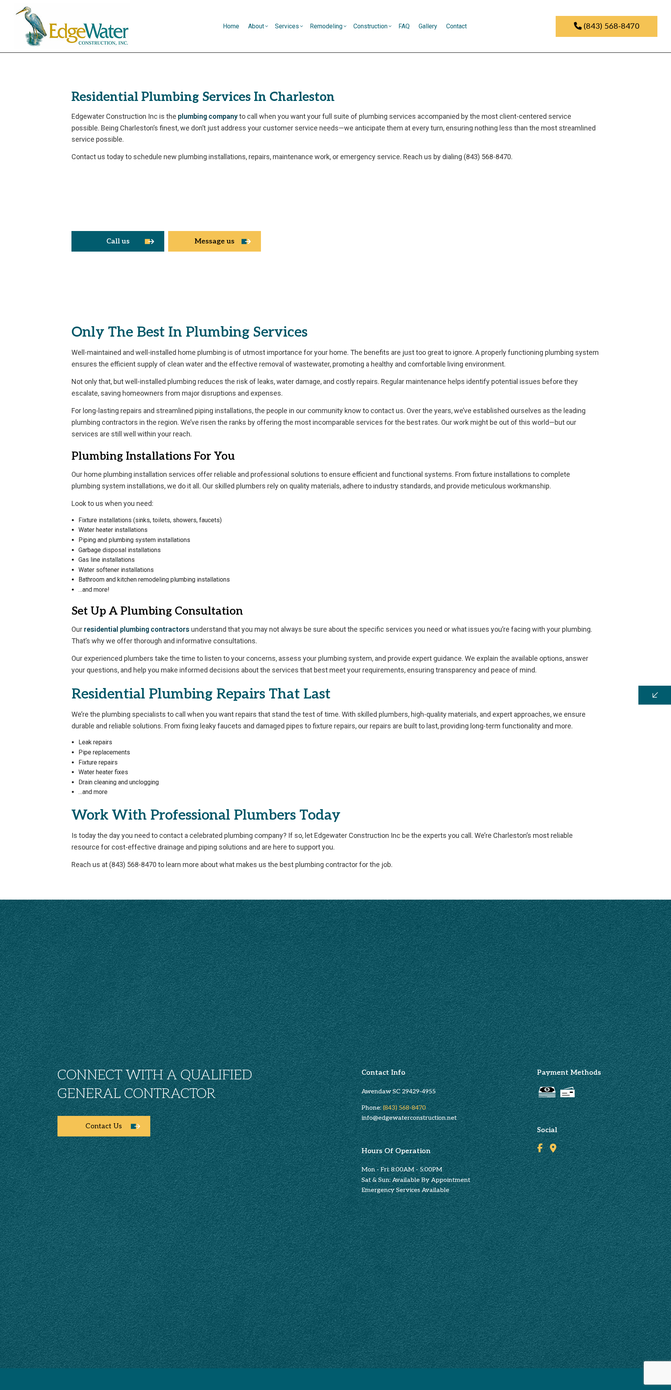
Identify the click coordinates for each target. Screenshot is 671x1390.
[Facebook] (539, 1149)
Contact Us (103, 1126)
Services (287, 26)
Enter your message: (533, 712)
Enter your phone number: (540, 658)
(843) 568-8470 (611, 26)
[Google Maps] (553, 1149)
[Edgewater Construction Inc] (72, 26)
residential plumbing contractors (136, 629)
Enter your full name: (533, 631)
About (256, 26)
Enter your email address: (539, 685)
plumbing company (208, 116)
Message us (215, 241)
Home (231, 26)
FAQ (404, 26)
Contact (456, 26)
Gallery (428, 26)
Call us (118, 241)
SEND (607, 766)
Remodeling (326, 26)
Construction (370, 26)
